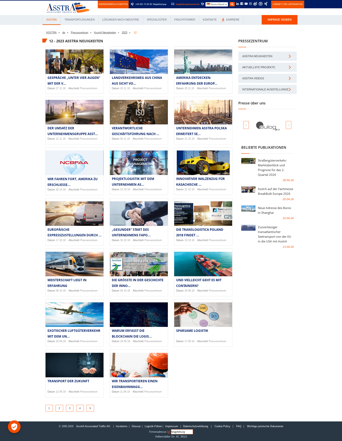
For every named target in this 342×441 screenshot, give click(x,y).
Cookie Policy (222, 426)
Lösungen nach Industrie (120, 19)
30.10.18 (61, 189)
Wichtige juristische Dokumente (265, 426)
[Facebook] (241, 4)
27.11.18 (61, 88)
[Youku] (260, 4)
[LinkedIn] (237, 4)
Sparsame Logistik (192, 330)
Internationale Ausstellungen (266, 89)
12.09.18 (61, 391)
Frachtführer (184, 19)
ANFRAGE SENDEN (280, 19)
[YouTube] (246, 4)
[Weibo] (255, 4)
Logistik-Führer (153, 426)
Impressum (171, 426)
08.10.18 (61, 290)
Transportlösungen (80, 19)
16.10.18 (125, 240)
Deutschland (217, 4)
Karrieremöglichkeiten (113, 4)
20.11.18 (189, 88)
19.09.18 (125, 341)
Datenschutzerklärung (196, 426)
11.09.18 (125, 391)
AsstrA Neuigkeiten (257, 56)
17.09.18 (189, 341)
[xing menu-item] (266, 4)
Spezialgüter (157, 19)
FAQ (238, 426)
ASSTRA (51, 19)
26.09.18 (189, 290)
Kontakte (210, 19)
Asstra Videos (253, 78)
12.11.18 (61, 138)
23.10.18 (125, 189)
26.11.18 (125, 88)
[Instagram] (250, 4)
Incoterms (121, 426)
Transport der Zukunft (68, 381)
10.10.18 (189, 240)
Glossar (136, 426)
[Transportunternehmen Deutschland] (68, 7)
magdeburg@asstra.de (188, 4)
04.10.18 (125, 290)
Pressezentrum (88, 88)
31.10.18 (189, 138)
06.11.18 (125, 138)
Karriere (232, 19)
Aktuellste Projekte (258, 67)
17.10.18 (61, 240)
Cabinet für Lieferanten (288, 4)
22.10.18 (189, 189)
